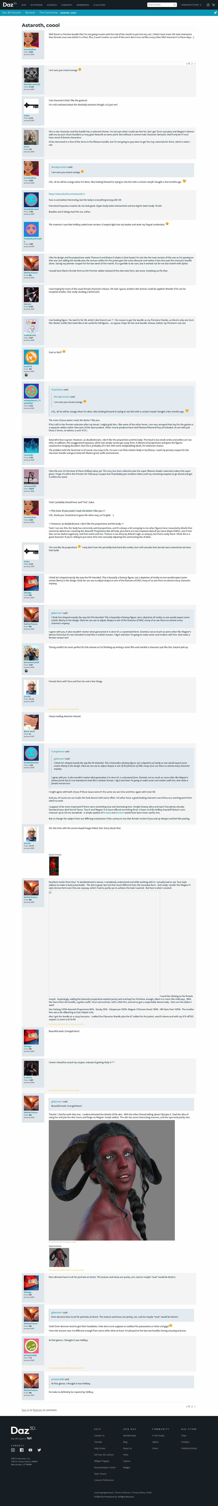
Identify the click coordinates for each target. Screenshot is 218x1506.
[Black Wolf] (33, 722)
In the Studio (158, 1435)
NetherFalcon (31, 272)
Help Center (99, 1448)
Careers (127, 1461)
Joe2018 (28, 366)
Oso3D (27, 696)
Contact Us (99, 1435)
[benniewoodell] (33, 653)
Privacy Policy (139, 1492)
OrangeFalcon (58, 751)
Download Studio (190, 5)
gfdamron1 (56, 612)
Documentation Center (105, 1467)
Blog (125, 1441)
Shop (23, 5)
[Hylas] (33, 106)
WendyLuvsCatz (32, 84)
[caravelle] (33, 446)
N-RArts (28, 1077)
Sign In (25, 1410)
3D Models (52, 5)
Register (37, 1410)
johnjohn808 (30, 1355)
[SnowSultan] (33, 40)
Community (66, 5)
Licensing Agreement (103, 1492)
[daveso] (33, 295)
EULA (149, 1492)
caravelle (28, 455)
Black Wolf (29, 731)
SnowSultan (30, 49)
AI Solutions (99, 5)
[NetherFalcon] (33, 263)
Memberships (83, 5)
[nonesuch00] (33, 477)
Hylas (27, 115)
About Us (127, 1448)
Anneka (107, 812)
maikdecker (30, 335)
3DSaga (27, 592)
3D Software (37, 5)
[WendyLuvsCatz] (33, 75)
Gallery (155, 1441)
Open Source (100, 1473)
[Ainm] (33, 137)
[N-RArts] (33, 1068)
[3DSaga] (33, 583)
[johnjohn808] (33, 1346)
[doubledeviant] (33, 200)
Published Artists (189, 1448)
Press (125, 1454)
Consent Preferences (104, 1480)
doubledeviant (31, 209)
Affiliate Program (101, 1461)
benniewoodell (31, 662)
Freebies (185, 1441)
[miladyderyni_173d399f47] (33, 391)
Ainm (26, 146)
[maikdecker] (33, 326)
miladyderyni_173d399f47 (32, 402)
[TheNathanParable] (33, 229)
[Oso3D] (33, 687)
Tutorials (98, 1441)
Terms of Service (123, 1492)
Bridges (126, 1467)
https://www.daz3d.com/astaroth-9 (67, 193)
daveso (27, 304)
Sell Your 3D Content (104, 1454)
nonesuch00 (30, 486)
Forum (155, 1448)
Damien (120, 812)
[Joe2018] (33, 357)
